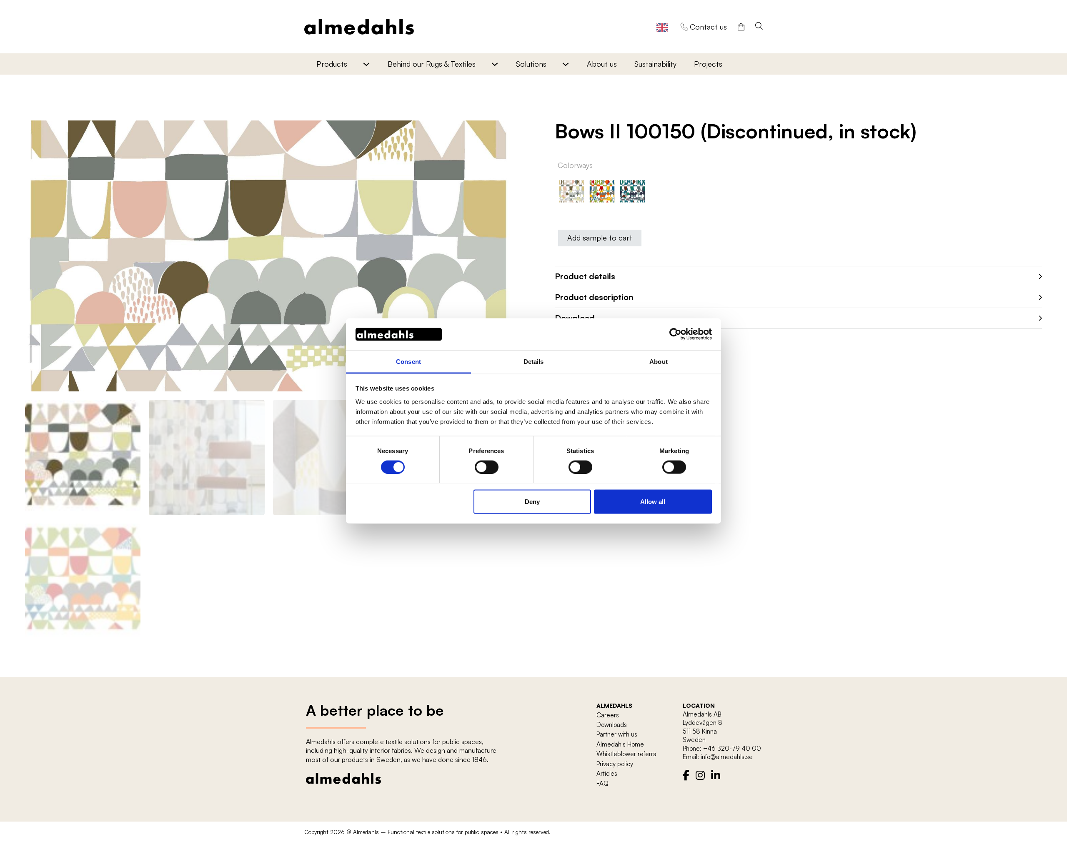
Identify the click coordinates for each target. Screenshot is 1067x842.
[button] (501, 132)
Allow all (652, 501)
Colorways (575, 165)
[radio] (571, 191)
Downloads (611, 725)
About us (602, 63)
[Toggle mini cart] (741, 26)
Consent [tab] (408, 361)
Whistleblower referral (627, 754)
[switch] (486, 467)
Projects (708, 63)
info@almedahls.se (727, 757)
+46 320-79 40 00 (732, 748)
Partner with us (616, 734)
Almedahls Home (620, 744)
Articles (606, 773)
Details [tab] (533, 361)
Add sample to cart (599, 237)
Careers (607, 715)
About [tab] (658, 361)
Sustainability (655, 63)
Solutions (531, 63)
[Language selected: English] (662, 27)
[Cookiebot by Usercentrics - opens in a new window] (675, 334)
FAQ (602, 783)
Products (331, 63)
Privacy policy (614, 764)
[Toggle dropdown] (366, 64)
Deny (532, 501)
